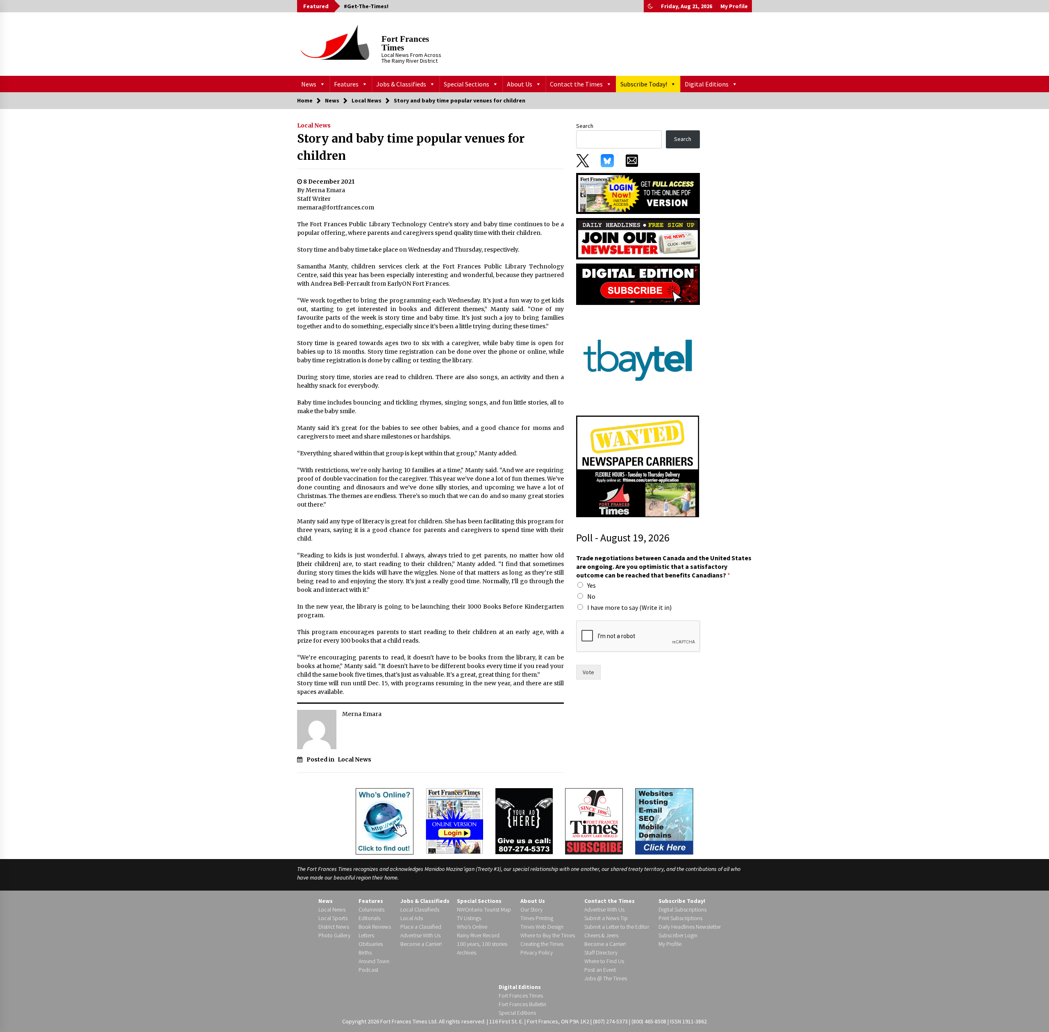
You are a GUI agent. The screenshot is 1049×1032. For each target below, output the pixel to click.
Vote (588, 672)
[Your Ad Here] (524, 821)
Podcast (368, 969)
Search (584, 126)
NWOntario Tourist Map (484, 909)
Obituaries (371, 944)
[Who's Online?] (384, 820)
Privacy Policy (536, 952)
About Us (519, 84)
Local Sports (332, 918)
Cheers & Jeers (601, 935)
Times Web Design (541, 926)
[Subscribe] (594, 821)
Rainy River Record (478, 935)
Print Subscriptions (680, 918)
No (591, 596)
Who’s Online (472, 926)
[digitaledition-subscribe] (638, 283)
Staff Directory (601, 952)
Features (346, 84)
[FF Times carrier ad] (637, 466)
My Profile (734, 6)
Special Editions (517, 1012)
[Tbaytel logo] (637, 360)
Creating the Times (541, 944)
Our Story (531, 909)
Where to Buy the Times (547, 935)
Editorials (369, 918)
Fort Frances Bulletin (522, 1004)
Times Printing (536, 918)
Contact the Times (576, 84)
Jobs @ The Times (605, 978)
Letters (366, 935)
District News (333, 926)
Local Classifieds (419, 909)
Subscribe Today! (643, 84)
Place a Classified (420, 926)
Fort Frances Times (405, 43)
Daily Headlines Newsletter (689, 926)
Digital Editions (707, 84)
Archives (466, 952)
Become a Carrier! (421, 944)
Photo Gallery (334, 935)
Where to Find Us (604, 961)
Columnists (371, 909)
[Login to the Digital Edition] (454, 820)
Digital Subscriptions (682, 909)
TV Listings (469, 918)
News (308, 84)
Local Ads (411, 918)
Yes (591, 585)
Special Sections (466, 84)
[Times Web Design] (664, 820)
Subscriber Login (677, 935)
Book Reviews (375, 926)
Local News (314, 125)
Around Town (374, 961)
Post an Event (600, 969)
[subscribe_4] (638, 238)
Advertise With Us (420, 935)
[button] (650, 6)
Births (365, 952)
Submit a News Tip (606, 918)
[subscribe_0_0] (638, 192)
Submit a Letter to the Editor (616, 926)
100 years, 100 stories (482, 944)
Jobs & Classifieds (401, 84)
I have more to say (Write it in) (629, 607)
